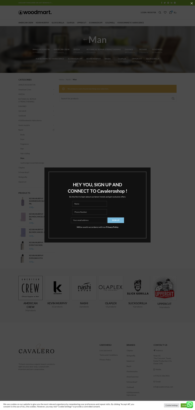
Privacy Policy (112, 227)
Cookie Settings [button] (172, 405)
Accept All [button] (186, 405)
